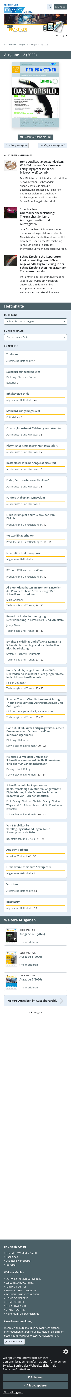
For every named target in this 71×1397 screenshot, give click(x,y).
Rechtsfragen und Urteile (21, 838)
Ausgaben (23, 44)
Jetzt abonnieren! (14, 1341)
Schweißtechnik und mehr (21, 745)
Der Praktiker (10, 44)
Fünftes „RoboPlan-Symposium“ (26, 497)
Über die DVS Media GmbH (21, 1253)
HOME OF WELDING (17, 1298)
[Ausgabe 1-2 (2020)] (35, 97)
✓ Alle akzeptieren (36, 1385)
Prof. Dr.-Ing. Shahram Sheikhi (23, 801)
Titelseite (12, 354)
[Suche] (49, 6)
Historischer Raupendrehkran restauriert (32, 445)
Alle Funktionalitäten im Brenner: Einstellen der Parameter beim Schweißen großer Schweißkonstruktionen (33, 591)
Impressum (13, 901)
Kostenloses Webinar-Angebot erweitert (31, 463)
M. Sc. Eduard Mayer (28, 805)
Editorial (11, 382)
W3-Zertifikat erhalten (20, 535)
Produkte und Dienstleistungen (24, 524)
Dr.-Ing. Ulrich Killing (18, 769)
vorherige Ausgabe (17, 145)
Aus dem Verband (17, 849)
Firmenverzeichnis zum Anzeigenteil (28, 867)
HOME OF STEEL (15, 1302)
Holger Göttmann (16, 682)
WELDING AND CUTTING (20, 1282)
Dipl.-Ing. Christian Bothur (21, 377)
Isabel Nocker (45, 711)
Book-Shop (12, 1257)
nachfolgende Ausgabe (52, 145)
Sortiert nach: (14, 330)
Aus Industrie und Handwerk (23, 434)
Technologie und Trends (20, 605)
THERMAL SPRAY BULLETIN (21, 1290)
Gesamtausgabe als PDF (37, 136)
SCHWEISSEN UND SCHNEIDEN (23, 1278)
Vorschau (12, 884)
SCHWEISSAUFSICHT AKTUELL (22, 1294)
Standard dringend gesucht (23, 371)
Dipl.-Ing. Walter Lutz (18, 740)
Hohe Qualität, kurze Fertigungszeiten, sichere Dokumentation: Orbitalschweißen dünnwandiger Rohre (35, 731)
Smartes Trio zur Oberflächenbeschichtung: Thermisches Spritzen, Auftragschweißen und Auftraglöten (37, 216)
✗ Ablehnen (35, 1377)
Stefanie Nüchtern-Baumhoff (23, 654)
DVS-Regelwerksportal (18, 1260)
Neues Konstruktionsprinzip (23, 553)
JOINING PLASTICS (16, 1286)
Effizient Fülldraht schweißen (24, 570)
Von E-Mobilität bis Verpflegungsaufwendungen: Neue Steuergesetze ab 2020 (28, 829)
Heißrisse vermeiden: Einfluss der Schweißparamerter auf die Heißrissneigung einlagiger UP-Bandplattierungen (33, 760)
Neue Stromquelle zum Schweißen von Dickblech (30, 516)
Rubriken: (10, 315)
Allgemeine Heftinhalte (19, 360)
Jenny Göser (13, 625)
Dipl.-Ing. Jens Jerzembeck (21, 711)
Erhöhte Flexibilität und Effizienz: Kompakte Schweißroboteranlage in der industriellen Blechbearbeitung (33, 645)
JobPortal (11, 1264)
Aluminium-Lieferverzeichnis (22, 1313)
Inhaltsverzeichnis (17, 393)
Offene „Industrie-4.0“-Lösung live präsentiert (35, 428)
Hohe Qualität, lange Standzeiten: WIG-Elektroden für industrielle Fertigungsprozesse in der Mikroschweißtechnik (42, 167)
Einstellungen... (13, 1392)
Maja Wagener (14, 599)
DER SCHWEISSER (16, 1306)
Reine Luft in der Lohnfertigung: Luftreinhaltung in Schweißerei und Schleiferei (35, 618)
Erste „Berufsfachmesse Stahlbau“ (27, 480)
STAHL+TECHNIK (15, 1309)
